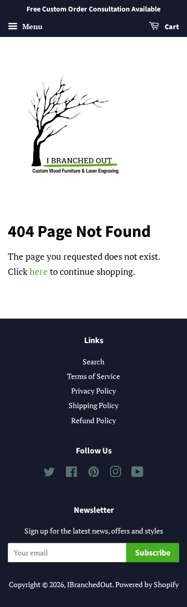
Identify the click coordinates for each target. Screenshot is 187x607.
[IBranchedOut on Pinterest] (93, 473)
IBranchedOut (89, 584)
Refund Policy (93, 420)
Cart (171, 27)
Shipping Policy (93, 405)
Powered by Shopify (147, 584)
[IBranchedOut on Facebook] (71, 473)
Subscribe (152, 553)
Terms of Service (93, 376)
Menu (31, 26)
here (39, 271)
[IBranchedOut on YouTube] (137, 473)
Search (93, 361)
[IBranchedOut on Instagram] (115, 473)
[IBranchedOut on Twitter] (49, 473)
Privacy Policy (93, 391)
